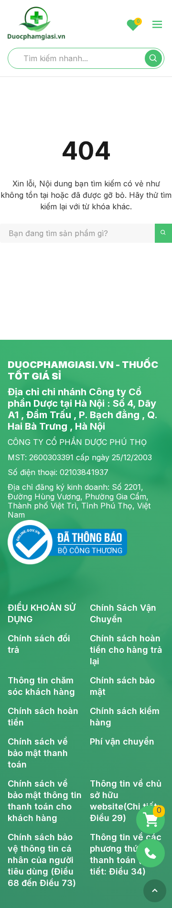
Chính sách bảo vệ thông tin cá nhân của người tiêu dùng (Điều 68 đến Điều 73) (42, 860)
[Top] (154, 890)
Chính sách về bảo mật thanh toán (38, 752)
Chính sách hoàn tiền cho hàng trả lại (126, 649)
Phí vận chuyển (122, 741)
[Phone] (150, 853)
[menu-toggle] (157, 25)
